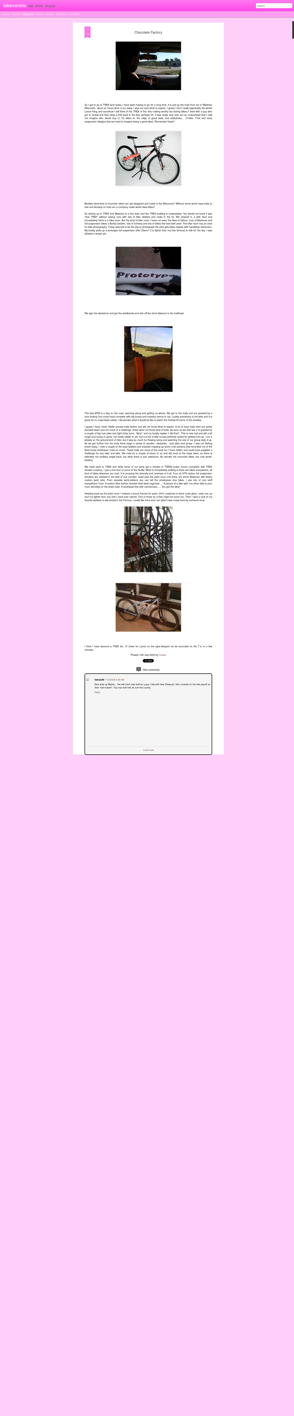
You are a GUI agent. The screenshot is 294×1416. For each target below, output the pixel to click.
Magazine (28, 14)
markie (162, 654)
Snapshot (61, 14)
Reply (97, 691)
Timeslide (74, 14)
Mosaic (39, 14)
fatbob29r (99, 679)
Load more (148, 749)
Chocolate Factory (148, 32)
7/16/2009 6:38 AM (114, 679)
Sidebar (50, 14)
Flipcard (16, 14)
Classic (5, 14)
